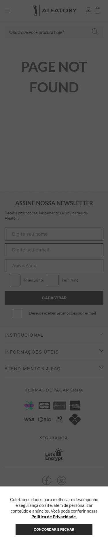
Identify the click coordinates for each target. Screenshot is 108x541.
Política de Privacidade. (54, 516)
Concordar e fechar (54, 529)
